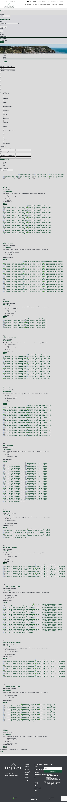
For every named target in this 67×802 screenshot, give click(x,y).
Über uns (54, 4)
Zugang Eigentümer (42, 1)
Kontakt (61, 4)
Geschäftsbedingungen (39, 769)
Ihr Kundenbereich (52, 1)
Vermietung (35, 4)
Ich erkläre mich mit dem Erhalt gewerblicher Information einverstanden (53, 783)
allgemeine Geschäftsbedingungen (51, 777)
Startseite (28, 4)
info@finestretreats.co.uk (11, 775)
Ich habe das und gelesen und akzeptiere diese (53, 777)
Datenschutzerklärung (39, 774)
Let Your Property (45, 4)
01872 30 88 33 (32, 1)
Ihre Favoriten (60, 1)
